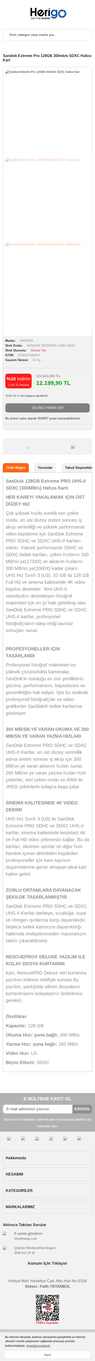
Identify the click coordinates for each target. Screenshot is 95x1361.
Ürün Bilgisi (15, 468)
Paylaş (62, 446)
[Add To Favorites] (29, 445)
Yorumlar (45, 468)
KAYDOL (82, 1109)
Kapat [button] (47, 1354)
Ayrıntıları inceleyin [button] (38, 1345)
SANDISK (26, 340)
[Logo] (47, 14)
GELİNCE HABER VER (47, 408)
